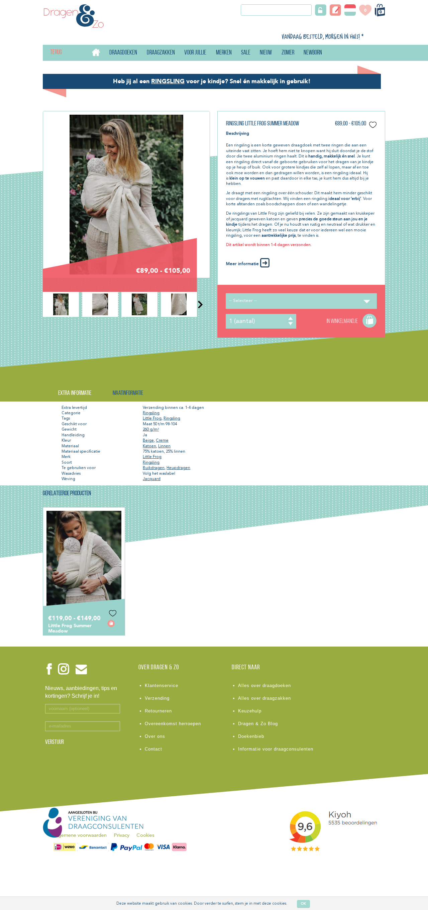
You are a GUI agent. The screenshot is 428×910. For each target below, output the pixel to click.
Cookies (145, 835)
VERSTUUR (54, 743)
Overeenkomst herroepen (173, 723)
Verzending (157, 698)
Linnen (164, 446)
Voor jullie (195, 53)
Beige (148, 441)
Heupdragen (178, 468)
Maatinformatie (128, 393)
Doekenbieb (251, 736)
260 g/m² (151, 430)
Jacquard (151, 479)
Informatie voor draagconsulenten (275, 749)
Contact (153, 749)
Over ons (155, 736)
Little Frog (152, 419)
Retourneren (158, 710)
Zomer (288, 53)
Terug (50, 52)
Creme (162, 441)
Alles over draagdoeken (264, 685)
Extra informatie (74, 393)
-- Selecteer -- (243, 301)
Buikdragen (154, 468)
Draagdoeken (123, 53)
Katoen (149, 446)
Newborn (313, 53)
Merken (224, 53)
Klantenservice (161, 685)
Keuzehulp (249, 710)
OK (303, 904)
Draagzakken (161, 53)
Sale (245, 53)
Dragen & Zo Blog (258, 723)
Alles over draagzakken (264, 698)
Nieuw (266, 53)
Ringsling (151, 413)
